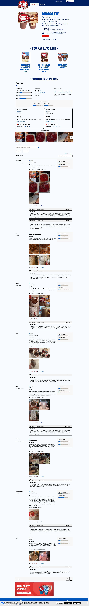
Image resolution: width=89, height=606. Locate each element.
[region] (44, 603)
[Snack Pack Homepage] (23, 5)
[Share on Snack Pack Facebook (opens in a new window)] (51, 39)
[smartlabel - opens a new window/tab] (59, 1)
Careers (48, 599)
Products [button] (34, 4)
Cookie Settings (59, 603)
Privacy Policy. (19, 604)
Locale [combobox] (25, 151)
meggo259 (48, 116)
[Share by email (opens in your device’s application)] (55, 39)
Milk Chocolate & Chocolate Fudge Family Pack (44, 68)
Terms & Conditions (33, 599)
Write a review (56, 17)
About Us (42, 4)
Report (42, 205)
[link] (42, 91)
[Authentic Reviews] (18, 85)
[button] (55, 91)
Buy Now (69, 1)
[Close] (87, 603)
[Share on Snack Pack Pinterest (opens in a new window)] (53, 39)
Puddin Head (19, 116)
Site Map (52, 599)
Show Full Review (21, 121)
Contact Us (43, 599)
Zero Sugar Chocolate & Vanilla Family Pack (25, 68)
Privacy (39, 599)
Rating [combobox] (18, 151)
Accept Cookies (77, 603)
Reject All (68, 603)
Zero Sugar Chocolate (62, 66)
